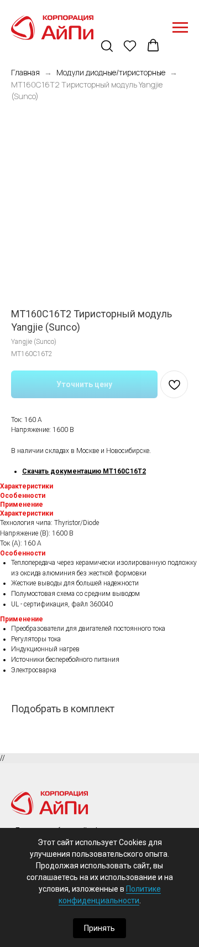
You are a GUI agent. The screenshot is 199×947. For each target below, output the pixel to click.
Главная (25, 72)
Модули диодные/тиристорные (110, 72)
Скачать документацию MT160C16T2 (84, 471)
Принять (99, 928)
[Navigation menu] (180, 27)
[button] (108, 46)
